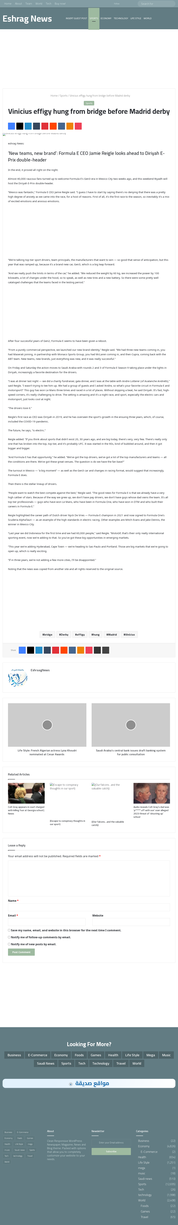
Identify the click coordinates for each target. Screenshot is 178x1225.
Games (96, 1055)
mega (150, 1055)
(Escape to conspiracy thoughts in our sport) (67, 822)
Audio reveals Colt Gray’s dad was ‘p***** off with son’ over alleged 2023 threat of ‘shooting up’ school (151, 812)
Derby (64, 634)
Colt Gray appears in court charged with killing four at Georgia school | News (26, 810)
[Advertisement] (89, 58)
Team (28, 3)
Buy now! (60, 3)
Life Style (136, 18)
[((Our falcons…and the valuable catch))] (110, 800)
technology (121, 18)
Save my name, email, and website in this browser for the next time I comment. (66, 930)
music (166, 1055)
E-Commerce (37, 1055)
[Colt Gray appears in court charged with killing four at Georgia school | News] (26, 793)
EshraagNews (40, 670)
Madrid (112, 634)
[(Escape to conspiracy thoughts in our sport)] (68, 800)
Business (14, 1055)
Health (113, 1055)
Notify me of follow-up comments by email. (41, 937)
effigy (81, 634)
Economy (106, 18)
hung (96, 634)
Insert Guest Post (76, 18)
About (18, 3)
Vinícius (130, 634)
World (38, 3)
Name (13, 901)
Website (97, 915)
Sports (94, 18)
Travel (121, 1063)
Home (7, 3)
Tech (48, 3)
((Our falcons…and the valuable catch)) (108, 823)
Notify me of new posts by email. (33, 944)
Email (13, 915)
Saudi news (45, 1063)
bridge (48, 634)
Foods (79, 1055)
